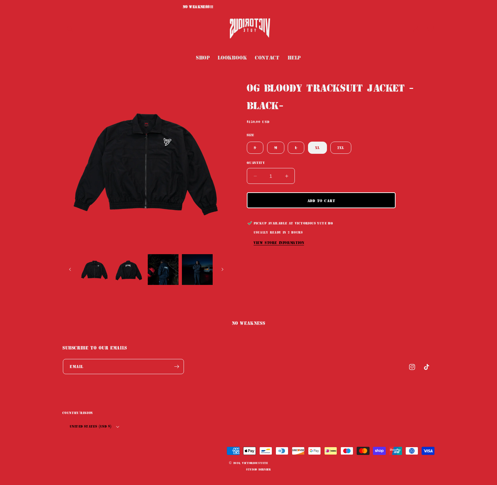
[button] (70, 29)
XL (317, 147)
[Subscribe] (176, 366)
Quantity (256, 162)
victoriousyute (255, 463)
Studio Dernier (258, 469)
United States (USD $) (90, 426)
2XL (340, 147)
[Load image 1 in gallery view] (94, 269)
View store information (279, 242)
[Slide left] (70, 269)
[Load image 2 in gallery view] (128, 269)
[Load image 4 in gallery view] (197, 269)
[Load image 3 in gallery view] (163, 269)
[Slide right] (222, 269)
